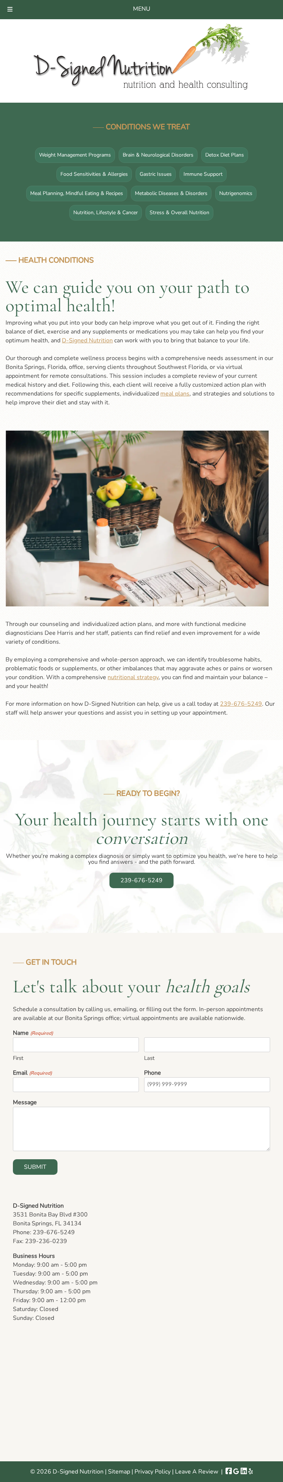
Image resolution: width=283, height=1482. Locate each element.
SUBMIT (35, 1167)
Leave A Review (196, 1472)
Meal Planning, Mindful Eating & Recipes (76, 193)
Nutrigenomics (235, 193)
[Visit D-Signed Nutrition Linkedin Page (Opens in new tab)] (244, 1472)
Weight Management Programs (75, 154)
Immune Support (203, 174)
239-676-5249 (241, 704)
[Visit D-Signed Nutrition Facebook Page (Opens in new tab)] (229, 1472)
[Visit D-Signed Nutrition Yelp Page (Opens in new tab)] (250, 1472)
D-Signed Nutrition (87, 340)
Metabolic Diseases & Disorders (171, 193)
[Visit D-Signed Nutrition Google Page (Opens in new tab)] (236, 1472)
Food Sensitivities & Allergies (94, 174)
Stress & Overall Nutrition (179, 212)
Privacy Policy (152, 1472)
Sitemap (119, 1472)
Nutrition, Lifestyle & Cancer (105, 212)
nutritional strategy (133, 677)
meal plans (174, 394)
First (18, 1058)
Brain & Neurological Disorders (158, 154)
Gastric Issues (156, 174)
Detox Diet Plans (224, 154)
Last (149, 1058)
